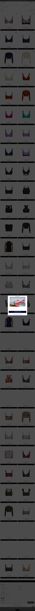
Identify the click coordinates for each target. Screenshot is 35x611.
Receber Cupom (17, 311)
